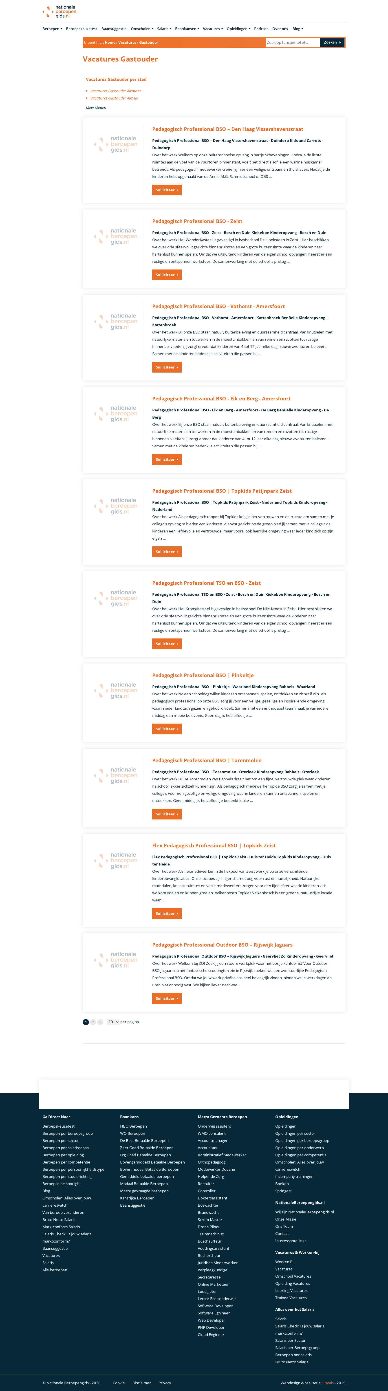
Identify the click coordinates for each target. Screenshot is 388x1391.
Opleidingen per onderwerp (299, 1147)
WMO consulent (212, 1133)
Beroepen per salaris (293, 1354)
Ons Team (284, 1226)
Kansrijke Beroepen (137, 1198)
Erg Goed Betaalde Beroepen (145, 1154)
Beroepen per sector (60, 1140)
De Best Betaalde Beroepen (144, 1140)
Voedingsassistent (213, 1248)
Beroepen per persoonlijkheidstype (73, 1169)
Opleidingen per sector (295, 1133)
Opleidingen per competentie (301, 1154)
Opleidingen (237, 28)
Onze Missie (285, 1219)
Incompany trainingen (294, 1176)
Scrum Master (210, 1219)
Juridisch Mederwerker (218, 1262)
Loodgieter (207, 1291)
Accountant (208, 1147)
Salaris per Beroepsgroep (297, 1347)
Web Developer (211, 1320)
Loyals (328, 1382)
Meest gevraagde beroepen (144, 1190)
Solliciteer (165, 189)
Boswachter (208, 1205)
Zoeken (330, 42)
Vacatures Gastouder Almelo (114, 98)
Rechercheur (209, 1255)
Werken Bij (284, 1261)
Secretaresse (209, 1277)
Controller (207, 1190)
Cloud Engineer (211, 1334)
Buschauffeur (209, 1241)
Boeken (282, 1183)
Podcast (261, 28)
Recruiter (206, 1183)
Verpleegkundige (212, 1269)
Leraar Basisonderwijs (217, 1298)
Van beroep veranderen (63, 1212)
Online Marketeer (213, 1284)
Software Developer (215, 1305)
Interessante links (290, 1240)
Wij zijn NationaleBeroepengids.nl (304, 1211)
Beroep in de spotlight (61, 1183)
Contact (282, 1233)
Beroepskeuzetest (81, 28)
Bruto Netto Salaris (58, 1219)
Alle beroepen (54, 1269)
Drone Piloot (209, 1226)
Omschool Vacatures (293, 1276)
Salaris (162, 28)
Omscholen (140, 28)
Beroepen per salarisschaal (66, 1147)
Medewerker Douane (216, 1169)
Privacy (165, 1382)
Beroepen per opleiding (63, 1154)
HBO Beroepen (133, 1126)
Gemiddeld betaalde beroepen (147, 1176)
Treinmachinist (211, 1233)
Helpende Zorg (211, 1176)
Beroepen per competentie (66, 1162)
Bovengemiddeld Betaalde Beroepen (152, 1162)
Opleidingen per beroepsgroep (302, 1140)
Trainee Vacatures (291, 1297)
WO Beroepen (132, 1133)
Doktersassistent (212, 1198)
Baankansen (185, 28)
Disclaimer (141, 1382)
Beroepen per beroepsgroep (67, 1133)
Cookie (119, 1382)
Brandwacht (208, 1212)
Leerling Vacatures (291, 1290)
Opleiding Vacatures (292, 1283)
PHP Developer (211, 1327)
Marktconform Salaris (61, 1226)
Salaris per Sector (290, 1340)
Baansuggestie (113, 28)
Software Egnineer (214, 1313)
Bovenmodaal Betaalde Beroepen (149, 1169)
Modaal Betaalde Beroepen (144, 1183)
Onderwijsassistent (214, 1126)
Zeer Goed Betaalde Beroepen (147, 1147)
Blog (296, 28)
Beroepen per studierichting (67, 1176)
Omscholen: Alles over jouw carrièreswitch (66, 1201)
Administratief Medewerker (222, 1154)
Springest (283, 1190)
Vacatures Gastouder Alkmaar (115, 90)
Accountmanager (213, 1140)
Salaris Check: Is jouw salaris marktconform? (66, 1237)
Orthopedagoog (211, 1162)
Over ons (280, 28)
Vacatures (211, 28)
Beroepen (50, 28)
